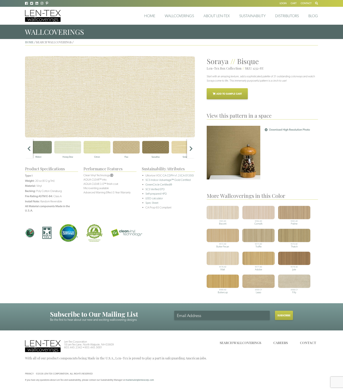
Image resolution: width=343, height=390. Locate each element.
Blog (313, 15)
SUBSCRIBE (283, 315)
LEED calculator (154, 198)
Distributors (287, 15)
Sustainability (252, 15)
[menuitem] (150, 16)
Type (28, 175)
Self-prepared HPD (156, 193)
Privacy (29, 373)
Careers (280, 343)
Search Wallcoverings (240, 343)
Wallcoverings (179, 15)
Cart (294, 3)
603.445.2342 (73, 347)
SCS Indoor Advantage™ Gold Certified (168, 180)
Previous (29, 148)
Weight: (30, 180)
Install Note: (32, 201)
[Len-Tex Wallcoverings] (43, 15)
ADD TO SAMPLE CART (229, 93)
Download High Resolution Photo (289, 129)
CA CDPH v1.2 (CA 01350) (178, 175)
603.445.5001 (93, 347)
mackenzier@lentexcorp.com (139, 380)
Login (283, 3)
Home (149, 15)
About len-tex (216, 15)
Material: (30, 185)
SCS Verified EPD (155, 189)
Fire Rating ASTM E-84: (39, 196)
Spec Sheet (151, 202)
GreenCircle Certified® (158, 184)
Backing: (30, 191)
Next (191, 148)
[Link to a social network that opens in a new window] (26, 3)
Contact (306, 3)
